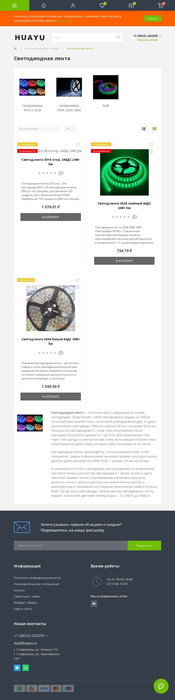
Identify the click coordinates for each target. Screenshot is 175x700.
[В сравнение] (77, 151)
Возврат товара (25, 603)
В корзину (50, 217)
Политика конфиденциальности (37, 578)
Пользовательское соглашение (36, 584)
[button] (73, 5)
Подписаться (144, 545)
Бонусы (19, 590)
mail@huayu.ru (25, 643)
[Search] (118, 37)
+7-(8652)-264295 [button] (29, 635)
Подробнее (64, 20)
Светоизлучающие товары (41, 48)
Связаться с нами (27, 596)
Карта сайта (23, 609)
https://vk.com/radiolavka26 (94, 604)
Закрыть (152, 18)
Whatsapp (25, 668)
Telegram (17, 668)
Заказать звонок (147, 39)
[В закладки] (77, 144)
